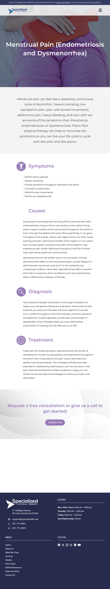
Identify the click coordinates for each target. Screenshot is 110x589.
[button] (59, 545)
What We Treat (12, 552)
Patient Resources (13, 567)
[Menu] (100, 10)
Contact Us (10, 575)
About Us (9, 549)
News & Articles (12, 571)
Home (8, 545)
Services (9, 556)
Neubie (8, 560)
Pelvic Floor (10, 564)
